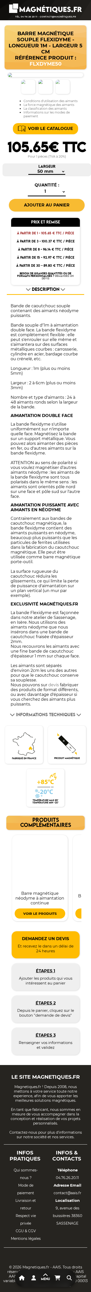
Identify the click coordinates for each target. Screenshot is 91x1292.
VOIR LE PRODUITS (40, 913)
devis (53, 684)
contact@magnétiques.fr (58, 16)
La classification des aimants (45, 108)
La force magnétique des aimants (49, 105)
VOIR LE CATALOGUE (50, 128)
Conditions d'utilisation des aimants (51, 101)
